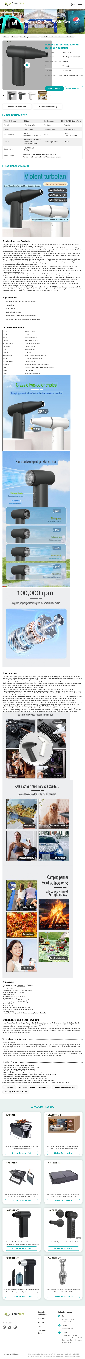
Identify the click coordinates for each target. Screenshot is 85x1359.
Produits (14, 37)
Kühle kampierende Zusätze (29, 37)
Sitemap (16, 1354)
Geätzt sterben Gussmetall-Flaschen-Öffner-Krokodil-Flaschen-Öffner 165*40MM (63, 1291)
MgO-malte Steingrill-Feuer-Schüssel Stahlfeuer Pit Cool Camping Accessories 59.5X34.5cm (63, 1147)
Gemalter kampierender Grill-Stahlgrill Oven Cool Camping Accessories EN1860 (21, 1147)
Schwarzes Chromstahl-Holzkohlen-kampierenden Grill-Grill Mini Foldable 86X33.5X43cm (63, 1195)
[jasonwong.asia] (15, 1327)
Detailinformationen (17, 107)
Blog (39, 1326)
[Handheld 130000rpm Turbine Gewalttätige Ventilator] (63, 1224)
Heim (7, 37)
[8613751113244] (4, 1327)
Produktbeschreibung (47, 107)
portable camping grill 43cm (64, 1087)
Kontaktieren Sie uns (42, 1332)
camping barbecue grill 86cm (15, 1092)
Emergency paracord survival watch (33, 1087)
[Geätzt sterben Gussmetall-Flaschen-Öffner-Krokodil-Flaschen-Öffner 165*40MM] (63, 1272)
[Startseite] (13, 1317)
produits (41, 1322)
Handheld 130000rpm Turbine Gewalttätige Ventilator (63, 1242)
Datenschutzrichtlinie (7, 1354)
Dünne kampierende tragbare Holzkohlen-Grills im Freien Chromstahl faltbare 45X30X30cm (21, 1195)
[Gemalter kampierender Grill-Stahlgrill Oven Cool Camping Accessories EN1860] (21, 1129)
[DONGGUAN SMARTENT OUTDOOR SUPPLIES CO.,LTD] (13, 4)
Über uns (41, 1318)
